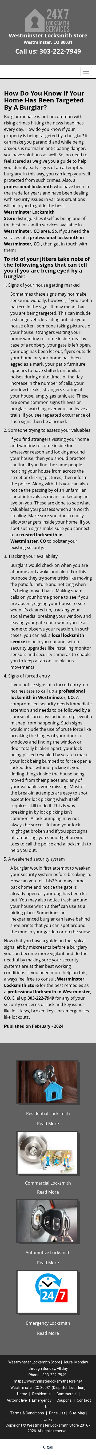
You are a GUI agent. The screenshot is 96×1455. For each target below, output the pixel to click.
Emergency (41, 1400)
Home (22, 1394)
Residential (41, 1394)
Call (49, 1447)
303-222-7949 (60, 51)
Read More (48, 1123)
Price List (57, 1413)
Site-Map (77, 1413)
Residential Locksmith (48, 1113)
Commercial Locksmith (48, 1183)
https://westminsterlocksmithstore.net (48, 1381)
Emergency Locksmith (48, 1323)
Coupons (64, 1400)
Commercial (67, 1394)
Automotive (17, 1400)
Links (48, 1419)
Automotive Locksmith (48, 1252)
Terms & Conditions (27, 1413)
